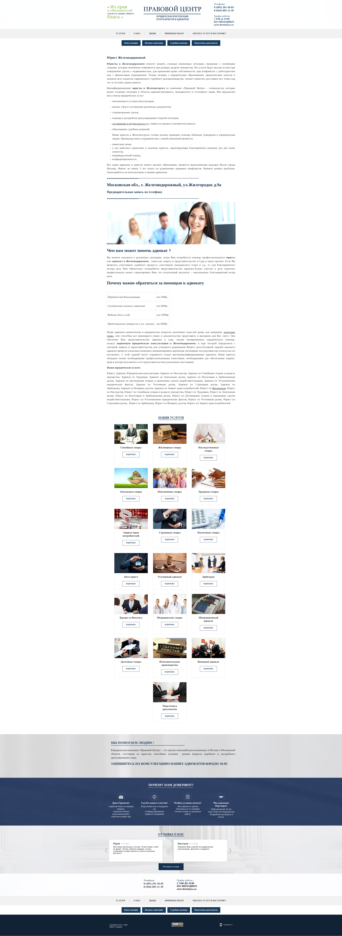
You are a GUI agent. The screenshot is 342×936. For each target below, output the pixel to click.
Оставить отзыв (171, 866)
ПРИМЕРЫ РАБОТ (174, 33)
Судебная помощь (178, 43)
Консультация (131, 43)
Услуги (120, 33)
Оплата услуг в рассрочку (209, 33)
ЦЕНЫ (152, 33)
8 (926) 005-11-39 (224, 10)
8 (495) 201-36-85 (224, 7)
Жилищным (219, 388)
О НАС (137, 33)
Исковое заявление (154, 43)
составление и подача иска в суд (130, 123)
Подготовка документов (206, 43)
